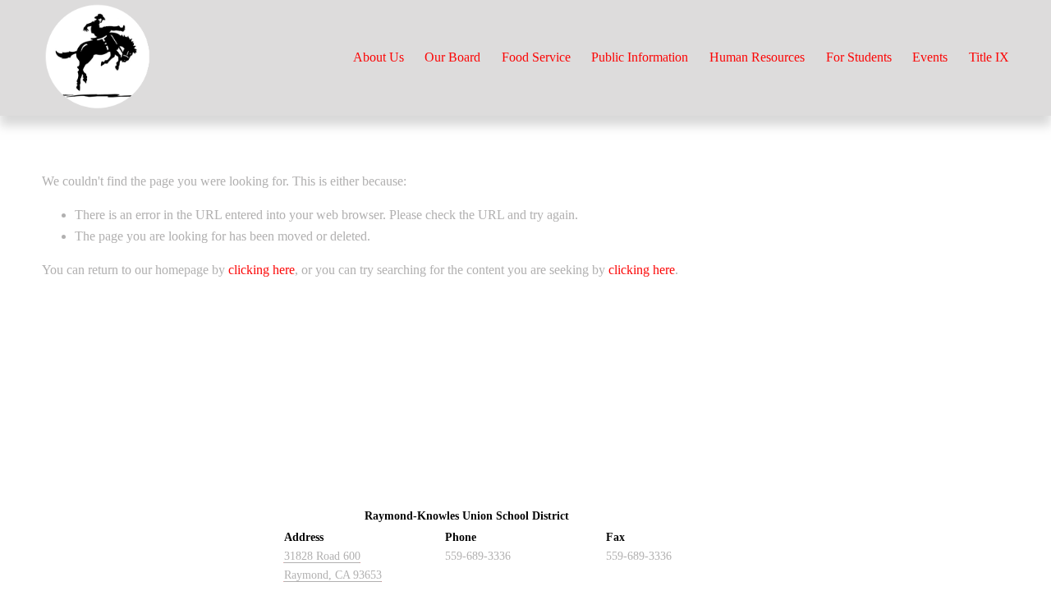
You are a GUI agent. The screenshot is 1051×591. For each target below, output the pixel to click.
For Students (859, 57)
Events (930, 57)
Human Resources (757, 57)
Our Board (452, 57)
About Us (378, 57)
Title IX (989, 57)
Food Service (536, 57)
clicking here (261, 270)
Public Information (639, 57)
